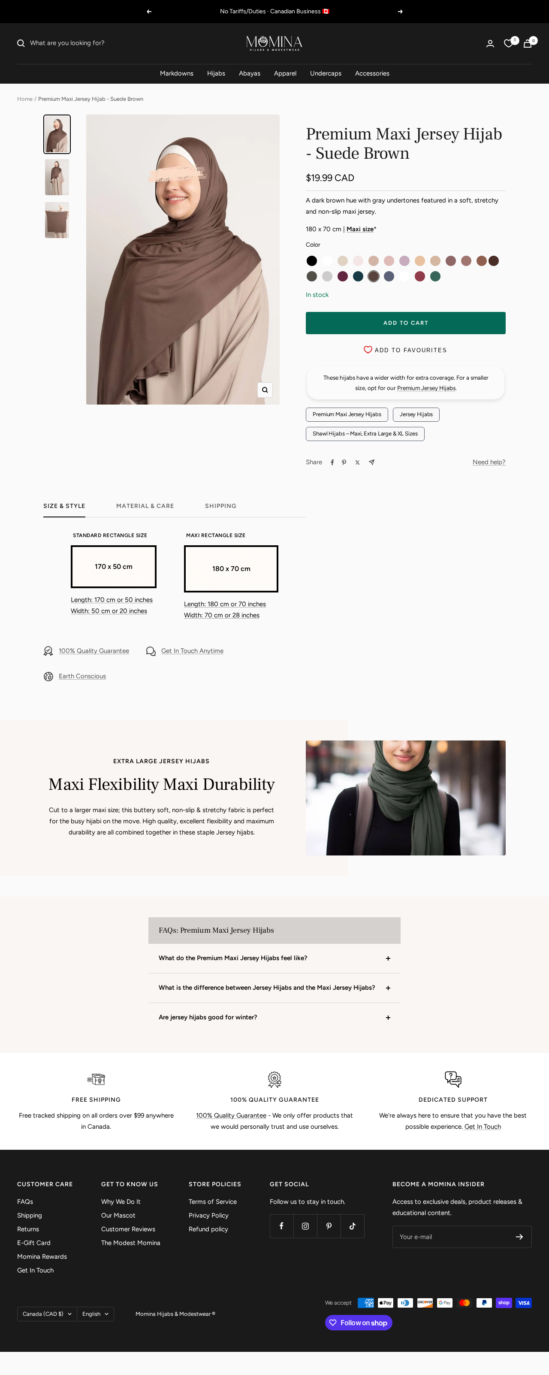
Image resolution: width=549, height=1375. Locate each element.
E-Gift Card (34, 1243)
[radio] (312, 261)
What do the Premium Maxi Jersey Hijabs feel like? (233, 958)
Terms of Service (213, 1202)
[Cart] (527, 43)
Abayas (249, 73)
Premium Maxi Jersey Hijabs (347, 414)
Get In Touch (483, 1126)
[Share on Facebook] (332, 462)
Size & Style (64, 506)
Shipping (221, 506)
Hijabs (216, 73)
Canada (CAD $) (43, 1314)
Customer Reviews (128, 1229)
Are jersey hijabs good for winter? (208, 1017)
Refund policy (208, 1229)
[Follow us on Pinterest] (329, 1226)
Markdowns (176, 73)
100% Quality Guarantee (94, 651)
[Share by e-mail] (371, 462)
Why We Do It (121, 1202)
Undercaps (325, 73)
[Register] (519, 1237)
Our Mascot (118, 1215)
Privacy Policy (209, 1215)
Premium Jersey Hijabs (426, 387)
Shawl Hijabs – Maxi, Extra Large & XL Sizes (365, 433)
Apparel (285, 73)
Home (25, 99)
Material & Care (145, 506)
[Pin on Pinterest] (344, 462)
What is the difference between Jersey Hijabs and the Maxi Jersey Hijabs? (267, 987)
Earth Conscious (82, 676)
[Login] (490, 43)
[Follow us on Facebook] (281, 1226)
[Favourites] (508, 43)
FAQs (25, 1202)
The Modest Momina (130, 1243)
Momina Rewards (42, 1256)
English (91, 1314)
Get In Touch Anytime (192, 651)
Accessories (372, 73)
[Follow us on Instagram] (305, 1226)
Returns (28, 1229)
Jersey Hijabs (416, 414)
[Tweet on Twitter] (357, 462)
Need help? (489, 462)
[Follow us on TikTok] (352, 1226)
